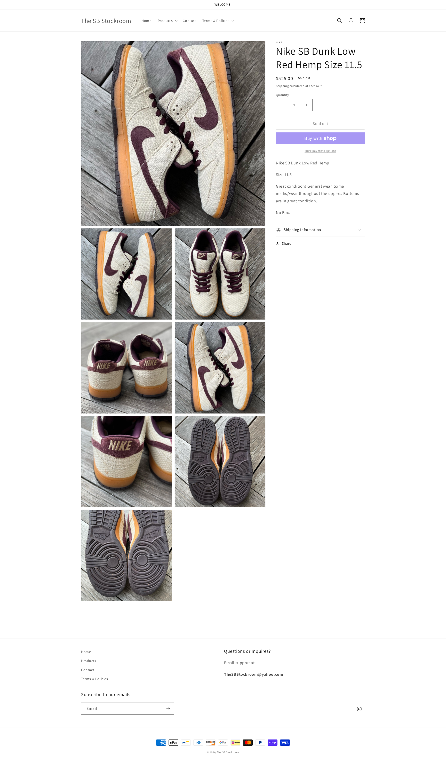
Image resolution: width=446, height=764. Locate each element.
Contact (87, 669)
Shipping (282, 86)
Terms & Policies (94, 679)
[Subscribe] (168, 709)
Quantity (282, 95)
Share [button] (286, 243)
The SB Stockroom (228, 752)
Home (86, 651)
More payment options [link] (320, 151)
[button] (167, 20)
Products (88, 660)
